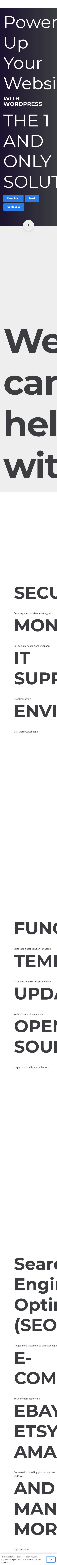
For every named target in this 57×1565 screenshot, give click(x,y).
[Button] (28, 225)
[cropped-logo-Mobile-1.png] (5, 4)
